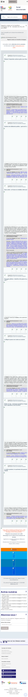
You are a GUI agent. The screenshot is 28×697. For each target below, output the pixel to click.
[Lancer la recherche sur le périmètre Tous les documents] (24, 17)
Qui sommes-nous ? (5, 650)
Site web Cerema (8, 670)
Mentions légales (13, 688)
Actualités (4, 665)
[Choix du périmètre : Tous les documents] (3, 17)
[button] (27, 1)
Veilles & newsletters (6, 667)
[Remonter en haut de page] (25, 695)
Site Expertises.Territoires (9, 673)
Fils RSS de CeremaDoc (6, 653)
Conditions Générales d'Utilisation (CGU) (13, 689)
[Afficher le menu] (2, 1)
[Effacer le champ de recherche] (21, 17)
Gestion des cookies (14, 693)
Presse (16, 691)
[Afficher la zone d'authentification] (4, 1)
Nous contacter (5, 658)
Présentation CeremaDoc (7, 651)
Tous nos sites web (8, 676)
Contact (10, 691)
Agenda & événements (6, 663)
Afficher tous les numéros (7, 609)
